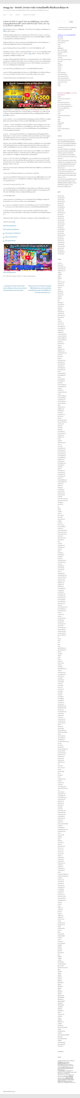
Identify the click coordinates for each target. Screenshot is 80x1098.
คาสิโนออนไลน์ (61, 928)
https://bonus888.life (62, 52)
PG (58, 636)
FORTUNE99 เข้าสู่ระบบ (63, 1064)
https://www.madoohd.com (64, 98)
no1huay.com (61, 614)
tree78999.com (61, 827)
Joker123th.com (61, 519)
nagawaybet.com (62, 597)
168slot (59, 272)
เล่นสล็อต (60, 1023)
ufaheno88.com (61, 846)
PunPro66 (60, 683)
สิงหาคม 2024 (61, 240)
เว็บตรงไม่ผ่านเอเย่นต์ (62, 1027)
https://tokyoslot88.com (63, 78)
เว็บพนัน (59, 1029)
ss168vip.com (61, 782)
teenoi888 (60, 806)
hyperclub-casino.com (63, 498)
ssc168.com (60, 784)
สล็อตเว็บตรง (60, 48)
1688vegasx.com (61, 270)
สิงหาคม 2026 (61, 195)
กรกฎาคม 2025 (61, 220)
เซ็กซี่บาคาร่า (61, 1021)
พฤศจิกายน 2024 (61, 235)
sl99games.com (61, 762)
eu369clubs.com (61, 414)
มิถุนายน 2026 (61, 199)
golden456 (60, 466)
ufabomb (60, 840)
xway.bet (60, 902)
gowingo (60, 468)
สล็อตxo (59, 990)
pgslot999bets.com (62, 668)
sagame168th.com (62, 730)
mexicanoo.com (61, 579)
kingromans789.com (62, 530)
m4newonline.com (62, 560)
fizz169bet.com (61, 431)
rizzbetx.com (61, 709)
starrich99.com (61, 792)
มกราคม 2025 (61, 231)
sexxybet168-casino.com (63, 741)
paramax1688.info (62, 635)
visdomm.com (61, 885)
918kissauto (60, 291)
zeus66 (59, 920)
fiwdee (67, 1063)
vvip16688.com (61, 887)
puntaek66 (60, 691)
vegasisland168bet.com (63, 874)
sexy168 (59, 743)
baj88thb (60, 347)
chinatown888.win (62, 395)
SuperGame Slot (61, 799)
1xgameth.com (61, 281)
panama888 (60, 625)
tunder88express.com (63, 829)
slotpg (59, 63)
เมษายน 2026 (61, 203)
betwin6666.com (61, 367)
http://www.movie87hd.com (64, 104)
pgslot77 (71, 1070)
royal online (60, 717)
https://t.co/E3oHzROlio (11, 236)
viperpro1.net (61, 879)
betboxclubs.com (62, 360)
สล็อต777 (60, 978)
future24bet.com (61, 448)
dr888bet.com (61, 408)
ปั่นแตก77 (60, 950)
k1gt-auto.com (61, 524)
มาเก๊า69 (59, 960)
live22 (59, 119)
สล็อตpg (59, 988)
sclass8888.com (61, 739)
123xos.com (60, 265)
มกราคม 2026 (61, 209)
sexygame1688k (61, 750)
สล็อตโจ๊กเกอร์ (61, 1005)
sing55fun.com (61, 756)
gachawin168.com (62, 451)
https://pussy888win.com (63, 108)
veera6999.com (61, 868)
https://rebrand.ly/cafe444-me (11, 229)
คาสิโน (59, 926)
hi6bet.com (60, 485)
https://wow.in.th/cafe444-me (13, 233)
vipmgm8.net (61, 881)
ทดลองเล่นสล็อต (61, 935)
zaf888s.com (60, 915)
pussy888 (60, 57)
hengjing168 (60, 483)
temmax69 (60, 808)
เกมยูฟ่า (59, 1018)
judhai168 (60, 522)
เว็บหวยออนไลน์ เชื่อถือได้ (63, 1034)
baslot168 (60, 354)
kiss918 (59, 70)
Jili (58, 506)
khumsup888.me (61, 526)
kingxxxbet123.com (62, 532)
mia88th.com (61, 584)
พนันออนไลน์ (61, 952)
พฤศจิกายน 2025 (61, 212)
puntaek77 (60, 693)
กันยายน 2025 (61, 216)
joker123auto (61, 515)
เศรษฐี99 (59, 1040)
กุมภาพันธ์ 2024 (61, 252)
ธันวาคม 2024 (61, 233)
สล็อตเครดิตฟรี (61, 997)
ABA (59, 300)
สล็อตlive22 (60, 986)
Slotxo (59, 773)
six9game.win (61, 758)
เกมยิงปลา (60, 1016)
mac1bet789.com (62, 562)
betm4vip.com (61, 365)
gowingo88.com (61, 470)
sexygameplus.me (62, 752)
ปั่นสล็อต (59, 947)
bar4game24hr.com (62, 352)
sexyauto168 (61, 747)
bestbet (59, 358)
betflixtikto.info (61, 362)
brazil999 (60, 388)
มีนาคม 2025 (60, 227)
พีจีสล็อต (59, 956)
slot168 (59, 769)
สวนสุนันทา (60, 1006)
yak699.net (60, 907)
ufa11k (59, 833)
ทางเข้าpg (60, 937)
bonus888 (60, 382)
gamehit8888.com (62, 455)
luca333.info (60, 552)
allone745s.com (61, 315)
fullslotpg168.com (62, 442)
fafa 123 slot (60, 416)
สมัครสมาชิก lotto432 (63, 967)
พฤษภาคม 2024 (61, 246)
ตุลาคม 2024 (60, 237)
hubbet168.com (61, 493)
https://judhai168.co (62, 50)
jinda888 (60, 511)
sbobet (59, 734)
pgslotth (60, 670)
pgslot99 (60, 664)
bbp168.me (60, 356)
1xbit (59, 280)
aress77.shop (61, 323)
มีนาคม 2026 (60, 205)
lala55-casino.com (62, 537)
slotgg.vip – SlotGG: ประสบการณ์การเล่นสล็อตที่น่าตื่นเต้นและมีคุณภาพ (35, 7)
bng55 (59, 377)
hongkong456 (61, 491)
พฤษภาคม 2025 (61, 223)
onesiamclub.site (61, 623)
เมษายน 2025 (61, 225)
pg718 (59, 640)
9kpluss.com (60, 293)
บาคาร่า (59, 939)
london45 (60, 549)
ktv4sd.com (60, 536)
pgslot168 (60, 661)
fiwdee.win (60, 427)
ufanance (60, 855)
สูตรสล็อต (60, 1008)
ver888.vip (60, 878)
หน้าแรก (5, 14)
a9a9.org (60, 296)
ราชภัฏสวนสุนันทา (62, 963)
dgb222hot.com (61, 407)
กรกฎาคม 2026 (61, 197)
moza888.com (61, 590)
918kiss (59, 96)
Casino (59, 394)
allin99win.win (61, 311)
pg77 (59, 642)
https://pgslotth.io (62, 72)
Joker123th (60, 517)
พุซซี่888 (59, 958)
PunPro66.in (60, 685)
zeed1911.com (61, 919)
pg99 (59, 644)
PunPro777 (60, 687)
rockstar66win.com (62, 711)
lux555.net (60, 558)
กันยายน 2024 (61, 238)
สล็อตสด (59, 993)
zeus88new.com (61, 922)
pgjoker (59, 655)
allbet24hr (60, 309)
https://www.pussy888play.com (65, 106)
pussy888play (61, 698)
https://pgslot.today (62, 55)
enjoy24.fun (60, 412)
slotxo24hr (60, 61)
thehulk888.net (61, 816)
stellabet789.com (62, 793)
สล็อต (4, 29)
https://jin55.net (61, 42)
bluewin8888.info (62, 373)
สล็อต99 (59, 984)
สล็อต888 (60, 53)
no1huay (60, 612)
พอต (59, 954)
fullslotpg (60, 440)
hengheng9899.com (62, 479)
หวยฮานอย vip (61, 1014)
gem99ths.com (61, 459)
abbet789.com (61, 304)
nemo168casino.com (62, 607)
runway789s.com (62, 722)
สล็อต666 (60, 977)
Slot (58, 764)
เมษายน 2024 (61, 248)
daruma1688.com (62, 401)
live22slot (60, 543)
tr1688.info (60, 825)
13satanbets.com (62, 266)
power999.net (61, 679)
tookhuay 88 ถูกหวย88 (63, 823)
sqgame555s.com (62, 778)
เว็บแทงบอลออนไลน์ (62, 1038)
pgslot (4, 115)
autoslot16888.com (62, 337)
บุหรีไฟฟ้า (60, 945)
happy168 (60, 478)
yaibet (59, 906)
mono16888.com (61, 588)
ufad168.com (61, 842)
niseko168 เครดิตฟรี (66, 1068)
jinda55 (59, 1067)
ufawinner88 (60, 861)
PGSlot (14, 276)
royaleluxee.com (61, 719)
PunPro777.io (61, 689)
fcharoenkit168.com (62, 420)
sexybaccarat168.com (63, 749)
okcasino (60, 616)
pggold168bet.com (62, 648)
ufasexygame (61, 859)
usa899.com (60, 864)
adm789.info (60, 306)
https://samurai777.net (63, 76)
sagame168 (60, 726)
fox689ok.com (61, 435)
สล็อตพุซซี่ (60, 991)
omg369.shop (61, 620)
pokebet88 (60, 678)
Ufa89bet (60, 836)
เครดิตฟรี (60, 1020)
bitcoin (59, 371)
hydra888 (60, 496)
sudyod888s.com (62, 795)
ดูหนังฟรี (59, 124)
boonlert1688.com (62, 384)
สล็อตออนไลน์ (61, 995)
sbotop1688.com (61, 735)
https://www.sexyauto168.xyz (64, 59)
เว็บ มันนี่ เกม (60, 1025)
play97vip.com (61, 676)
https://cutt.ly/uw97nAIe (9, 272)
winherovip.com (61, 894)
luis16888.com (61, 554)
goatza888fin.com (62, 463)
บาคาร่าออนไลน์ (61, 943)
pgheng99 (60, 653)
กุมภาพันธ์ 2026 (61, 207)
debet (59, 405)
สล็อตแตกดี (60, 1003)
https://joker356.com (62, 74)
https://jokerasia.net (62, 81)
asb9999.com (61, 330)
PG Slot (59, 638)
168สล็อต (60, 274)
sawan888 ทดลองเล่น (62, 732)
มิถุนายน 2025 (61, 222)
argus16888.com (61, 326)
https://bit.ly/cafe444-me (9, 225)
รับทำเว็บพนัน (61, 962)
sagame (59, 100)
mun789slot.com (61, 593)
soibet (59, 777)
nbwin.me (60, 605)
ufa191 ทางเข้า (61, 835)
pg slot (59, 111)
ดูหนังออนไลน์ (61, 123)
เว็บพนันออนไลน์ (61, 1031)
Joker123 (60, 513)
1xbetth (59, 67)
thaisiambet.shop (62, 810)
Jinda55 (59, 509)
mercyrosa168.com (62, 577)
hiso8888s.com (61, 489)
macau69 (60, 564)
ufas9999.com (61, 857)
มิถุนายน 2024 (61, 244)
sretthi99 (60, 780)
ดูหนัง (59, 121)
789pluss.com (61, 283)
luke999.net (60, 556)
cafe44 (25, 276)
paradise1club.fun (62, 631)
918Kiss (59, 289)
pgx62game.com (61, 672)
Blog (11, 14)
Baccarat (60, 345)
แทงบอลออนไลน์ (61, 1042)
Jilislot (59, 508)
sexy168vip (60, 745)
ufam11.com (60, 848)
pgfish (59, 646)
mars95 (59, 571)
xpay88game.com (62, 900)
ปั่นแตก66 (60, 949)
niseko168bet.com (62, 608)
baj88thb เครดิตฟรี (62, 1063)
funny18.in (60, 446)
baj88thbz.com (61, 349)
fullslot (59, 117)
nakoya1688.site (61, 599)
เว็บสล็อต (60, 1033)
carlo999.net (60, 390)
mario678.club (61, 567)
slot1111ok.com (61, 767)
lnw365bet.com (61, 545)
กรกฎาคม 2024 (61, 242)
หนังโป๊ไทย (60, 65)
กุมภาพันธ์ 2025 (61, 229)
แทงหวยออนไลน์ (61, 1044)
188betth (60, 278)
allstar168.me (61, 317)
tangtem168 (60, 805)
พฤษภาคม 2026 (61, 201)
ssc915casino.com (62, 786)
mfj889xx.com (61, 582)
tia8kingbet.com (61, 818)
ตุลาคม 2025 (60, 214)
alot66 (59, 319)
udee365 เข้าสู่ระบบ (61, 1074)
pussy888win (61, 700)
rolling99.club (61, 713)
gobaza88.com (61, 465)
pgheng (59, 651)
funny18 (59, 68)
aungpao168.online (62, 334)
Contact (18, 14)
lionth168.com (61, 539)
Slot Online (60, 765)
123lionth (60, 263)
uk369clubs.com (61, 863)
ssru (59, 790)
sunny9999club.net (62, 797)
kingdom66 (60, 528)
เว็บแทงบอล (60, 1036)
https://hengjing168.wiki (63, 40)
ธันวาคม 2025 (61, 210)
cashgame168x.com (62, 392)
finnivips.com (61, 423)
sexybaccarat (61, 109)
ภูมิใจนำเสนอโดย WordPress (9, 1091)
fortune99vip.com (62, 433)
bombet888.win (61, 379)
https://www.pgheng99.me (64, 115)
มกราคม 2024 (61, 253)
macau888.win (61, 565)
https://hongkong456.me (63, 128)
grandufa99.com (61, 474)
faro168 (59, 126)
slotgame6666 (61, 771)
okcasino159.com (62, 618)
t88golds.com (61, 801)
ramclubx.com (61, 702)
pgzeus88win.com (62, 674)
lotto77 (59, 550)
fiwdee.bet (60, 425)
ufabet (59, 838)
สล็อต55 (59, 973)
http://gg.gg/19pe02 (10, 240)
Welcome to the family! (29, 14)
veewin (59, 872)
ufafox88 (60, 844)
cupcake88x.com (61, 399)
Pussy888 (60, 694)
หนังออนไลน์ (60, 1010)
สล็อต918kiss (61, 982)
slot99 (59, 44)
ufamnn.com (61, 851)
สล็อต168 (60, 971)
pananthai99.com (62, 627)
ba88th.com (60, 341)
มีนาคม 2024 (60, 250)
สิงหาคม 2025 (61, 218)
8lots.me (60, 287)
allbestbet (60, 308)
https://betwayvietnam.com (64, 80)
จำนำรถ (59, 930)
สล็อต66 (59, 975)
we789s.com (60, 892)
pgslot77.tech (61, 663)
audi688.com (61, 332)
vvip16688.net (61, 889)
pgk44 (59, 657)
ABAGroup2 (60, 302)
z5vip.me (60, 911)
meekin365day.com (62, 575)
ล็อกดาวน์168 (61, 965)
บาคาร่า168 (60, 941)
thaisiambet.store (62, 814)
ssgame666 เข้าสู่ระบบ (63, 788)
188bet (59, 276)
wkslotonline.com (62, 896)
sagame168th (61, 728)
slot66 (59, 46)
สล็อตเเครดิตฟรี (61, 1001)
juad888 (59, 521)
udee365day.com (62, 831)
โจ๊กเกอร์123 (60, 38)
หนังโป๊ (59, 1012)
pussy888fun (61, 696)
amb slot (60, 321)
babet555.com (61, 343)
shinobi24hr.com (61, 754)
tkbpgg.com (60, 820)
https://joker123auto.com (64, 102)
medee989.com (61, 573)
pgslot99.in (60, 666)
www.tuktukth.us (62, 898)
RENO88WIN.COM (62, 706)
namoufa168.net (61, 601)
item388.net (60, 502)
